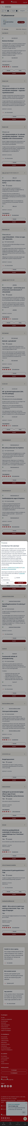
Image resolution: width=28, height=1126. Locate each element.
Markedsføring (6, 580)
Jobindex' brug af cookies (13, 567)
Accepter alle (20, 582)
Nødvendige (5, 577)
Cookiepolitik (22, 573)
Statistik (18, 577)
